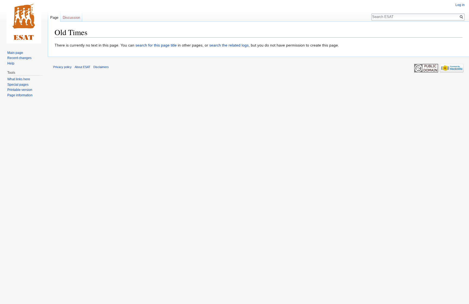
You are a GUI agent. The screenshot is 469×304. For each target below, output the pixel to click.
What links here (18, 79)
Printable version (19, 90)
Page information (20, 95)
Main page (15, 53)
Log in (460, 5)
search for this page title (156, 45)
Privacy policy (62, 67)
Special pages (17, 85)
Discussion (71, 18)
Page (54, 18)
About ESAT (82, 67)
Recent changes (19, 58)
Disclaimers (101, 67)
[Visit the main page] (24, 22)
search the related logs (229, 45)
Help (10, 63)
